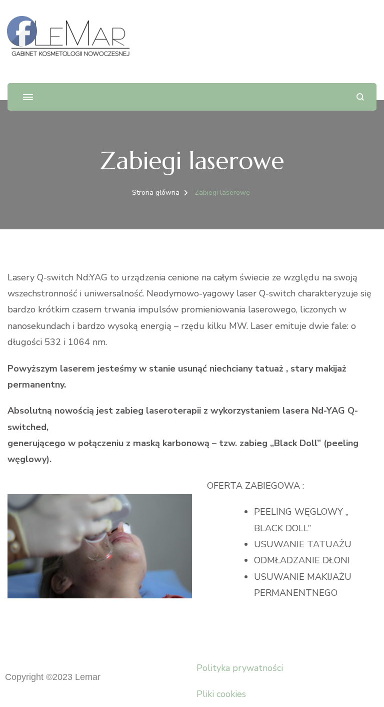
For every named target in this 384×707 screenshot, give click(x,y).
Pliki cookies (221, 694)
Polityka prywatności (239, 668)
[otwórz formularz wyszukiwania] (360, 97)
